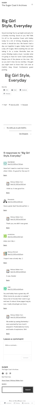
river (9, 287)
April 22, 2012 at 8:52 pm (18, 184)
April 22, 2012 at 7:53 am (15, 164)
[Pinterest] (10, 373)
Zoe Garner (11, 162)
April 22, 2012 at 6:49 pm (15, 289)
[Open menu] (32, 4)
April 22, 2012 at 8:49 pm (18, 272)
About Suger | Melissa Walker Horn (12, 380)
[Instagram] (7, 373)
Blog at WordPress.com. (17, 401)
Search (28, 390)
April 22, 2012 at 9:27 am (15, 237)
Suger (4, 3)
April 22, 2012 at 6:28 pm (15, 254)
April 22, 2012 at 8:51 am (15, 202)
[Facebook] (3, 373)
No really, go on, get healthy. (16, 128)
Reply (5, 175)
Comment (25, 357)
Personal (25, 105)
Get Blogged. (23, 134)
